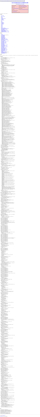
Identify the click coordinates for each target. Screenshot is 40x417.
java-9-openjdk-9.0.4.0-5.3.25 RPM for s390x (20, 2)
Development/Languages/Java (16, 8)
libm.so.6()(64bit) (2, 47)
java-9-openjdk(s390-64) (3, 18)
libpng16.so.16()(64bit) (3, 48)
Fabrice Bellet (1, 416)
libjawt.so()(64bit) (2, 29)
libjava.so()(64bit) (2, 44)
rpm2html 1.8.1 (4, 415)
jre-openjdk (2, 23)
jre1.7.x (2, 26)
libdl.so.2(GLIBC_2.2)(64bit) (3, 43)
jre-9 (1, 21)
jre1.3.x (2, 24)
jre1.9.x (2, 27)
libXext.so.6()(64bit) (3, 36)
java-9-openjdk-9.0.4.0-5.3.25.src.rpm (24, 9)
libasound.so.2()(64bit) (3, 38)
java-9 (1, 17)
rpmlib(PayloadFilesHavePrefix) (4, 52)
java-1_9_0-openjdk (3, 16)
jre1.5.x (2, 25)
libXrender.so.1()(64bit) (3, 37)
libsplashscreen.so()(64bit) (3, 31)
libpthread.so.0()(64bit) (3, 49)
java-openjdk (2, 19)
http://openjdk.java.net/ (15, 11)
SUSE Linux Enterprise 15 (23, 5)
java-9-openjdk (2, 15)
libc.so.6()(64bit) (2, 41)
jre (1, 20)
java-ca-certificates (2, 35)
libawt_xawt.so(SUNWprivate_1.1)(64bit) (5, 28)
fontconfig (2, 34)
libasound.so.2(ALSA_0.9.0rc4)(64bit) (4, 39)
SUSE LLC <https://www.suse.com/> (23, 6)
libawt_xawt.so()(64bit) (3, 40)
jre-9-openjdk (2, 22)
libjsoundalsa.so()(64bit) (3, 30)
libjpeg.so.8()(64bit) (3, 45)
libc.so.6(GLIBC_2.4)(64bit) (3, 42)
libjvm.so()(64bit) (2, 46)
